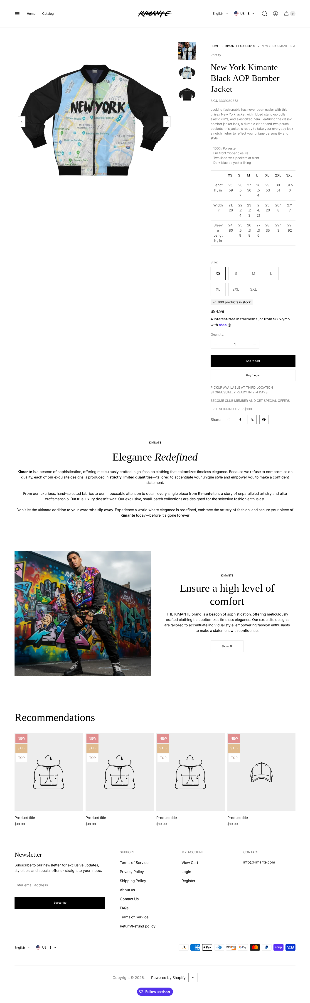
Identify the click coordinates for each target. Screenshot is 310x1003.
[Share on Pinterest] (263, 419)
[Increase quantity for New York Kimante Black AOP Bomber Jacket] (255, 344)
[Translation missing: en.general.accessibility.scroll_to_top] (192, 977)
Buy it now (253, 375)
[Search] (265, 14)
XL (218, 289)
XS (218, 273)
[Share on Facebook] (240, 419)
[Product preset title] (49, 772)
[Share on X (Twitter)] (252, 419)
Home (215, 46)
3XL (253, 289)
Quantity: (217, 334)
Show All (227, 646)
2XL (235, 289)
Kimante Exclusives (240, 46)
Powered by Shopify (168, 977)
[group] (187, 51)
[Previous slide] (21, 121)
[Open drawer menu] (17, 14)
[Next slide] (167, 121)
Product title (25, 817)
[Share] (228, 419)
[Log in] (275, 14)
